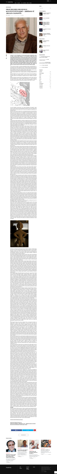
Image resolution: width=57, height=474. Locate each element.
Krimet (40, 77)
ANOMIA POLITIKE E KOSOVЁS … (46, 41)
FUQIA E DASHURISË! (45, 65)
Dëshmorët (40, 71)
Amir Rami (45, 471)
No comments (22, 15)
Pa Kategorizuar (41, 83)
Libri (39, 80)
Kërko (50, 8)
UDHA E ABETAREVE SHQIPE (46, 50)
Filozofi (40, 74)
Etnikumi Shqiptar (20, 448)
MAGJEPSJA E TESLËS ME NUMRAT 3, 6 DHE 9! (47, 13)
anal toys (40, 67)
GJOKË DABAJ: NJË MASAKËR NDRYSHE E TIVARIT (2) (33, 452)
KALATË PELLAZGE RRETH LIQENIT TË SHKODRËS (23, 450)
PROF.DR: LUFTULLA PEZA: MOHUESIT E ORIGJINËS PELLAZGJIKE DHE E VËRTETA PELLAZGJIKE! (11, 456)
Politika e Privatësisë (27, 468)
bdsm (40, 56)
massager (40, 65)
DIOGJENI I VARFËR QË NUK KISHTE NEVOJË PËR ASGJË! (47, 34)
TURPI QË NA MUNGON (46, 45)
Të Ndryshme (41, 86)
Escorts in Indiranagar (42, 62)
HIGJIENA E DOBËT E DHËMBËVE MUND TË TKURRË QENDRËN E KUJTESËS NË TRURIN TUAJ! (46, 24)
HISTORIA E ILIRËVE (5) (45, 449)
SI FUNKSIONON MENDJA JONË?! (47, 29)
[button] (6, 2)
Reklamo (21, 468)
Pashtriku (10, 2)
